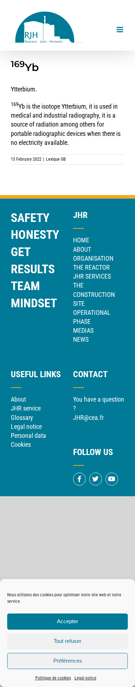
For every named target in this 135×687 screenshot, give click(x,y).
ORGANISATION (93, 258)
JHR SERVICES (92, 276)
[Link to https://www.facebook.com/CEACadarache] (79, 479)
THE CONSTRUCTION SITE (94, 294)
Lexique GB (56, 159)
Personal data (28, 435)
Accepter (67, 621)
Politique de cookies (53, 678)
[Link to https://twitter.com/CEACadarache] (95, 479)
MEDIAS (83, 330)
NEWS (81, 339)
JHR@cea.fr (88, 417)
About (18, 399)
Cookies (21, 444)
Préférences (67, 661)
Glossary (22, 417)
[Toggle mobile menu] (120, 29)
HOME (81, 240)
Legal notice (85, 678)
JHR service (26, 408)
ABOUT (82, 249)
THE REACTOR (91, 267)
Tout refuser (67, 641)
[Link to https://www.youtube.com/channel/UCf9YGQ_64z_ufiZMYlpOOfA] (111, 479)
